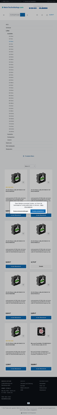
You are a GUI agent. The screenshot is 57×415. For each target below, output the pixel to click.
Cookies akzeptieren (38, 211)
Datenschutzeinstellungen (20, 211)
